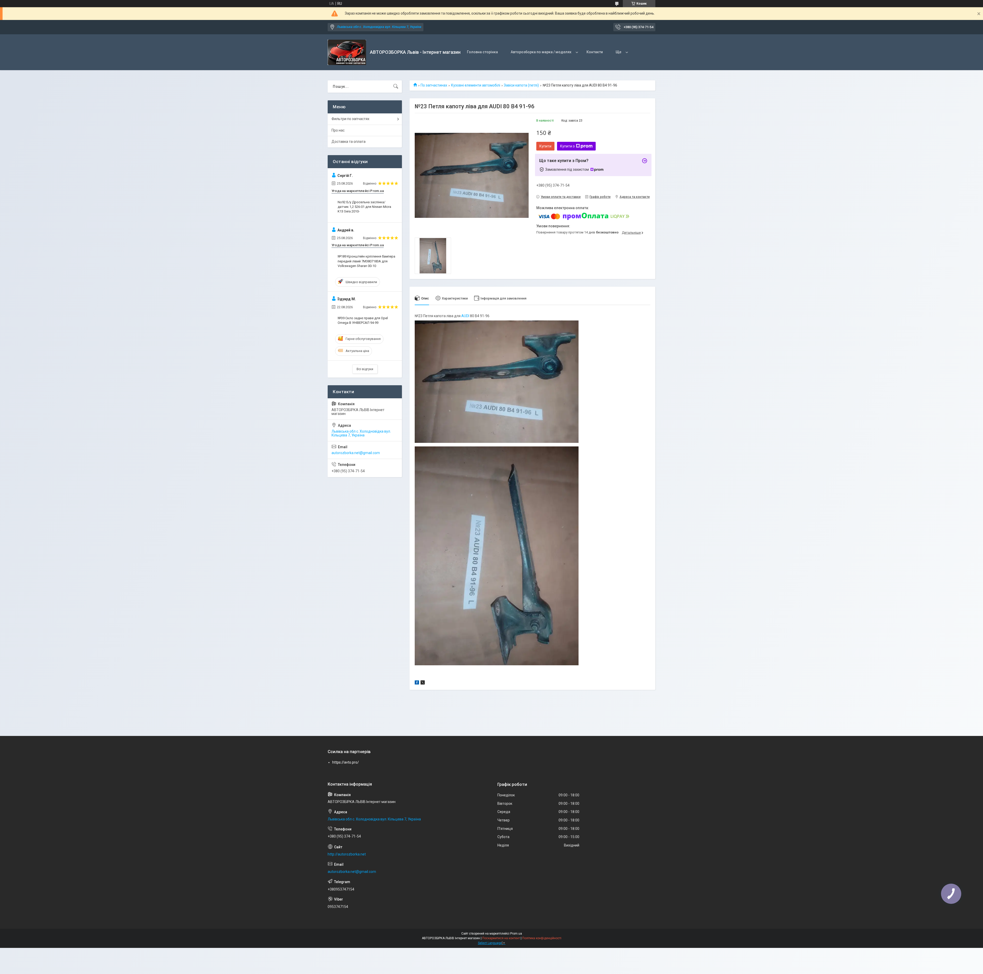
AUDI (465, 316)
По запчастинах (434, 85)
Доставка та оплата (349, 142)
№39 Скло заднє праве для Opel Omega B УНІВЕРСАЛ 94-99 (363, 320)
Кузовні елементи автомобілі (475, 85)
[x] (423, 683)
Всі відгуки (365, 369)
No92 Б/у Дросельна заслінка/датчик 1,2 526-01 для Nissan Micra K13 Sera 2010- (364, 206)
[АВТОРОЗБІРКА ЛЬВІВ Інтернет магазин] (347, 52)
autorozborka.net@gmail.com (356, 453)
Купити (545, 146)
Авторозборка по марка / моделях (541, 52)
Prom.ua (516, 933)
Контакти (594, 52)
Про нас (338, 130)
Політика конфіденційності (541, 938)
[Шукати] (396, 86)
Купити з (567, 146)
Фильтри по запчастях (350, 119)
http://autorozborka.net (347, 854)
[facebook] (417, 683)
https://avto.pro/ (345, 762)
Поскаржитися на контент (501, 938)
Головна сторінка (482, 52)
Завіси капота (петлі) (521, 85)
